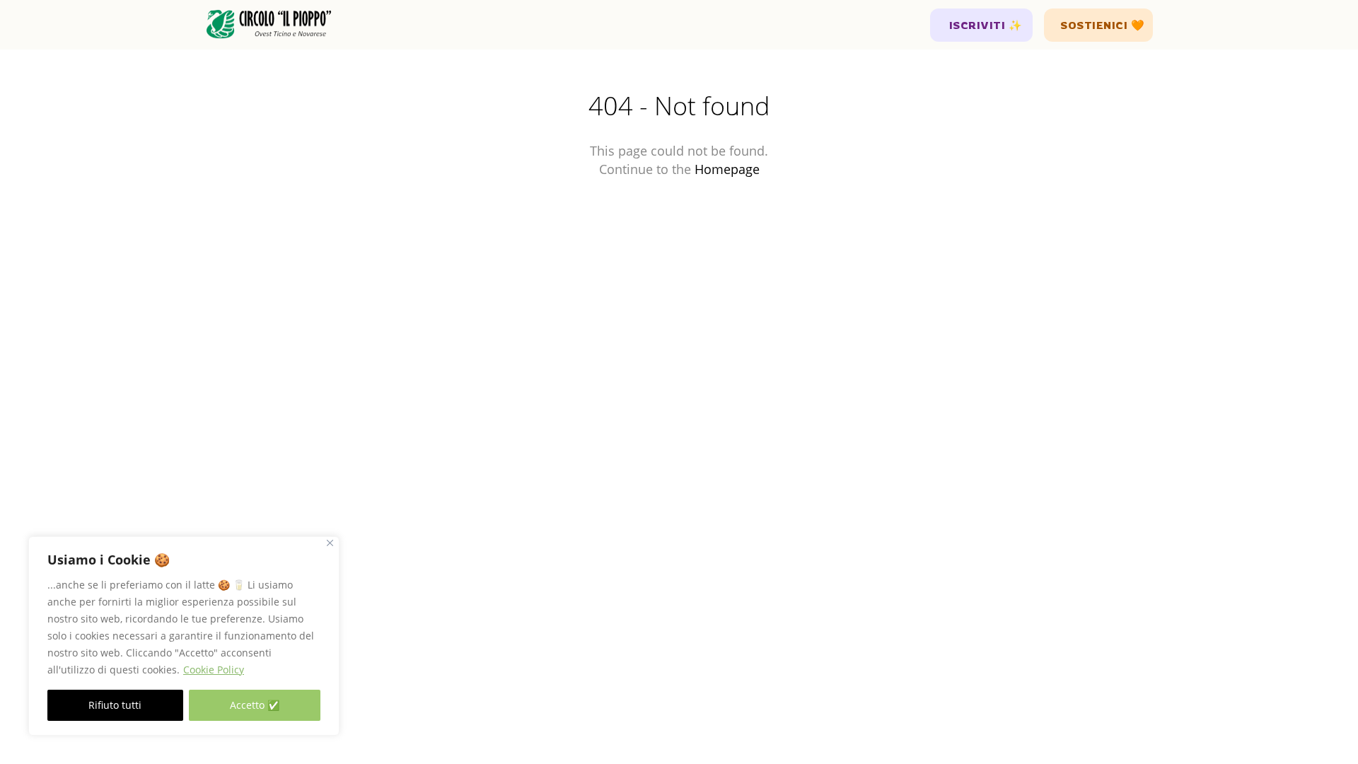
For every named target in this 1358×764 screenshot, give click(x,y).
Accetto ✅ (254, 705)
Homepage (727, 169)
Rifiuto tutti (114, 705)
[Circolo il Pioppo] (268, 25)
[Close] (330, 543)
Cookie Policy (213, 669)
